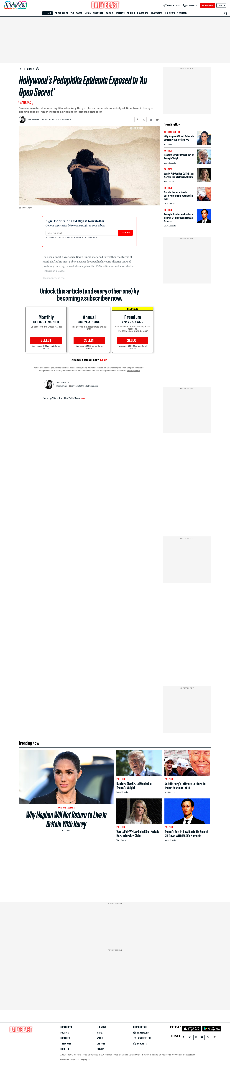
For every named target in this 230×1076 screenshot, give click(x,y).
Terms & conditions (161, 1055)
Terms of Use (79, 237)
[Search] (225, 13)
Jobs (84, 1055)
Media (88, 13)
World (100, 1038)
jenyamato (62, 386)
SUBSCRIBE (208, 5)
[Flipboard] (214, 1038)
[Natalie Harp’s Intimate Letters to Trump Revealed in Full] (204, 200)
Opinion (131, 13)
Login (103, 359)
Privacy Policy (92, 237)
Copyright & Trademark (183, 1055)
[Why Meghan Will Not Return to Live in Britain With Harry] (204, 144)
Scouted (182, 13)
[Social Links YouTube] (202, 1038)
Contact (72, 1055)
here (83, 398)
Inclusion (146, 1055)
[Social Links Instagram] (195, 1038)
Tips (79, 1055)
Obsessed (98, 13)
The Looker (76, 13)
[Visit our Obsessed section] (26, 5)
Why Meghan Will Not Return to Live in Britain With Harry (66, 819)
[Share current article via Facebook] (137, 119)
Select (46, 341)
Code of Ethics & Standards (127, 1055)
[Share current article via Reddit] (157, 119)
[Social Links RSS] (208, 1038)
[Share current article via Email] (150, 119)
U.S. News (170, 13)
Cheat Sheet (61, 13)
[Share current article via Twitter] (144, 119)
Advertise (93, 1055)
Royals (109, 13)
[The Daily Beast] (105, 5)
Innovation (156, 13)
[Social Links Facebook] (183, 1038)
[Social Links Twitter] (189, 1038)
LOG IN (221, 5)
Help (101, 1055)
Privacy (108, 1055)
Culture (101, 1043)
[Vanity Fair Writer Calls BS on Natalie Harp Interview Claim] (204, 181)
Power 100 (142, 13)
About (63, 1055)
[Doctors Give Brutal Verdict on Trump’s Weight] (204, 162)
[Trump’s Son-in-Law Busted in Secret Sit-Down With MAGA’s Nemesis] (204, 222)
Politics (120, 13)
